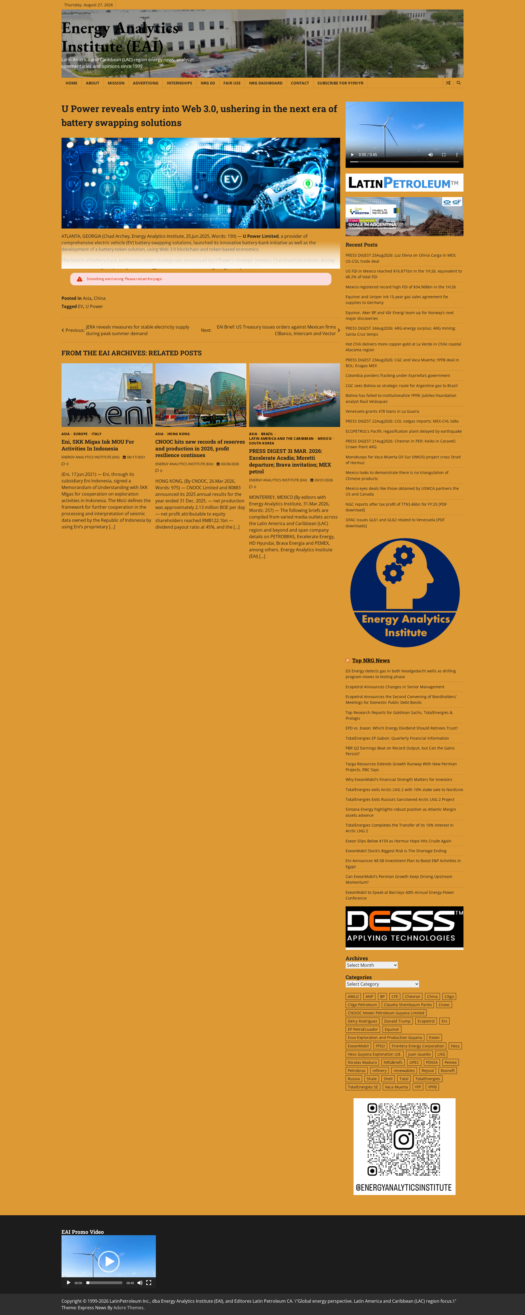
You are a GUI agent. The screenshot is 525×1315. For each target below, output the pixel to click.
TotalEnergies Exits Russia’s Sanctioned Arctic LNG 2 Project (400, 799)
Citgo (449, 996)
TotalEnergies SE (363, 1087)
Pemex (451, 1062)
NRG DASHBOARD (265, 83)
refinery (379, 1070)
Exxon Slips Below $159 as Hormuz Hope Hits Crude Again (398, 841)
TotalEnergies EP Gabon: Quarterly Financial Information (397, 738)
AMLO (353, 996)
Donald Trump (397, 1021)
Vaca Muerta (396, 1087)
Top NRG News (371, 660)
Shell (388, 1078)
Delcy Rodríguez (362, 1021)
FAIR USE (232, 83)
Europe (81, 434)
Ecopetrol (426, 1021)
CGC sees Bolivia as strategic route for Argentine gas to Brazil (402, 385)
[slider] (104, 1282)
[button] (109, 1262)
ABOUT (92, 83)
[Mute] (140, 1282)
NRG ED (208, 83)
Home (71, 83)
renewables (404, 1070)
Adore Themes (128, 1308)
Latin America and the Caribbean (281, 438)
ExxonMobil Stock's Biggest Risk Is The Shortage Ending (396, 850)
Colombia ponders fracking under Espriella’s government (398, 375)
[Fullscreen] (148, 1282)
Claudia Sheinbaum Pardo (408, 1004)
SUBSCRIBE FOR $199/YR (340, 83)
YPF (418, 1087)
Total (404, 1078)
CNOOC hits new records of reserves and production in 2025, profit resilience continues (200, 448)
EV (80, 306)
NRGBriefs (393, 1062)
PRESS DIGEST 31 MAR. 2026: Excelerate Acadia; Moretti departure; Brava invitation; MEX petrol (290, 461)
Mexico (325, 438)
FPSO (380, 1046)
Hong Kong (178, 434)
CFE (395, 996)
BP (382, 996)
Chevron (412, 996)
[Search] (458, 83)
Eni (444, 1021)
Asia (87, 298)
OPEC (414, 1062)
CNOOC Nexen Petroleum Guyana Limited (386, 1012)
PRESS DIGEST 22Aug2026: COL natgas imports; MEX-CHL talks (402, 421)
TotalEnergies (427, 1078)
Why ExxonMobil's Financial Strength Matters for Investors (399, 779)
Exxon (434, 1037)
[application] (109, 1261)
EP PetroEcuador (363, 1029)
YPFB (432, 1087)
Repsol (428, 1070)
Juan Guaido (419, 1054)
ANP (369, 996)
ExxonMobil (358, 1046)
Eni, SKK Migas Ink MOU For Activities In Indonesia (98, 445)
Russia (354, 1078)
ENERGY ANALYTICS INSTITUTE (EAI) (90, 457)
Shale (372, 1078)
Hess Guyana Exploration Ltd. (374, 1054)
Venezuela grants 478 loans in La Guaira (382, 411)
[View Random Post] (448, 83)
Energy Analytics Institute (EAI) (120, 37)
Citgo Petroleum (362, 1004)
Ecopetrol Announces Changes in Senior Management (395, 686)
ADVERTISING (145, 83)
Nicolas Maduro (362, 1062)
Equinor (392, 1029)
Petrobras (357, 1070)
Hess (455, 1046)
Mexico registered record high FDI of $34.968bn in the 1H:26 (401, 286)
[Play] (68, 1282)
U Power (94, 306)
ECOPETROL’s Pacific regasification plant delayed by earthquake (404, 431)
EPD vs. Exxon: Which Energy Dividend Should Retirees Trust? (402, 728)
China (100, 298)
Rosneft (448, 1070)
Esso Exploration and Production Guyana (385, 1037)
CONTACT (300, 83)
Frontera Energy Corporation (418, 1046)
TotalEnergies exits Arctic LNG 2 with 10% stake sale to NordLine (404, 789)
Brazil (267, 434)
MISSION (116, 83)
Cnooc (444, 1004)
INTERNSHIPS (179, 83)
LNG (441, 1054)
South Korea (261, 443)
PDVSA (432, 1062)
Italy (96, 434)
